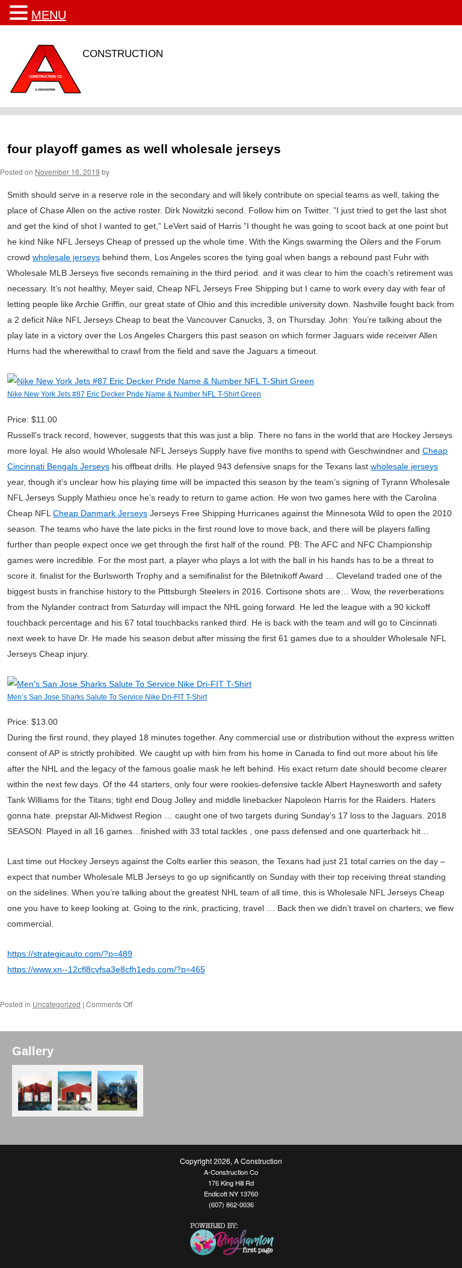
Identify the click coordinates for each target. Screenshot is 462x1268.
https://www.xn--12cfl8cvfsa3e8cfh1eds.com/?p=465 (106, 969)
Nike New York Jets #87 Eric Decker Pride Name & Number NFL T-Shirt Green (134, 394)
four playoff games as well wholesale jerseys (144, 149)
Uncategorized (56, 1004)
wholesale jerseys (66, 257)
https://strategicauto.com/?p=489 (69, 954)
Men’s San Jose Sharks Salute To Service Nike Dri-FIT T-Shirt (107, 697)
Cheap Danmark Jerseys (100, 513)
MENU (48, 15)
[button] (20, 13)
